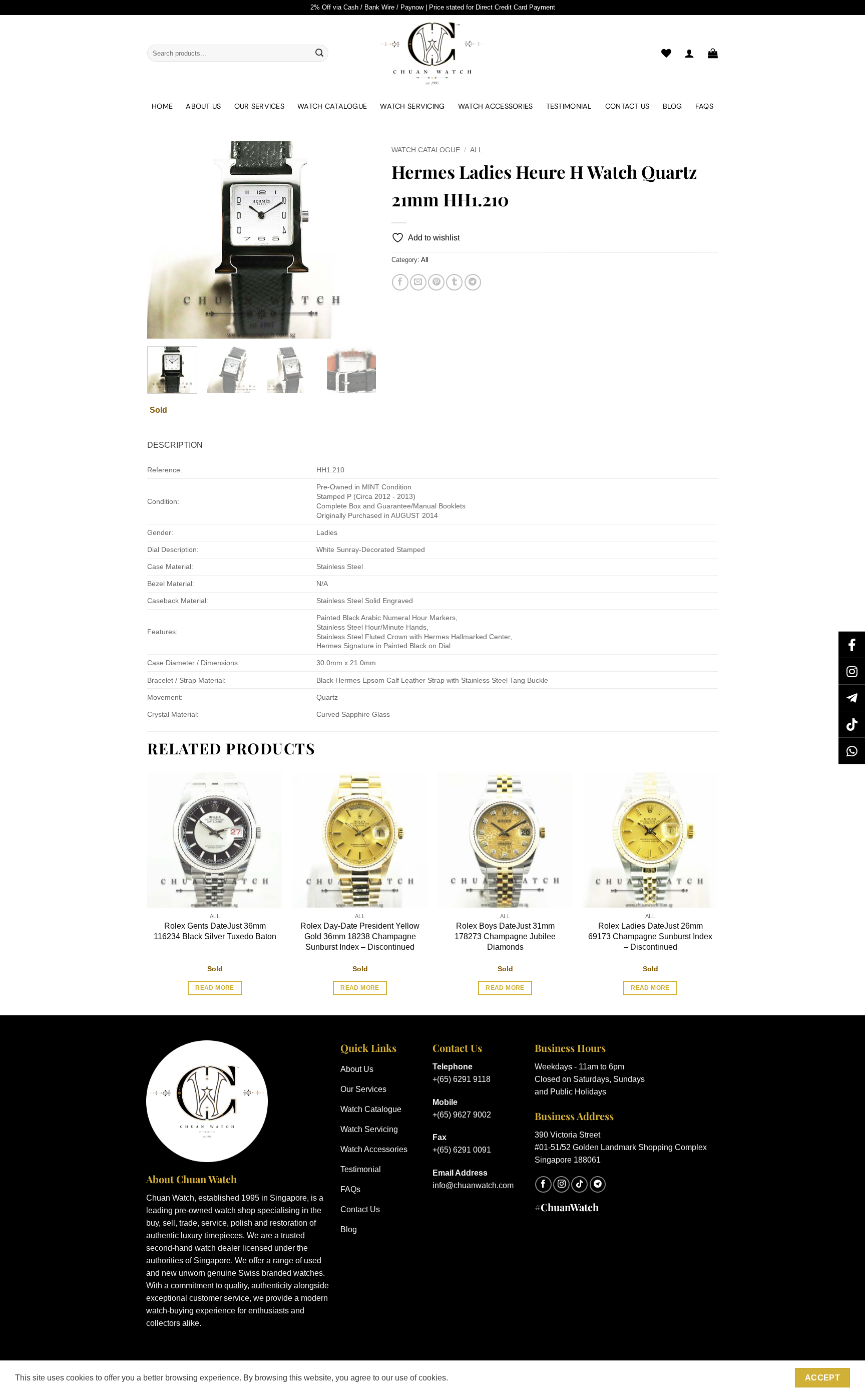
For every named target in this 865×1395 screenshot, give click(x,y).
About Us (203, 106)
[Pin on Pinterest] (436, 282)
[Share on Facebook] (400, 282)
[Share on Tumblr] (454, 282)
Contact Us (627, 106)
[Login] (689, 53)
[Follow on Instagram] (561, 1184)
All (476, 150)
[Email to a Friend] (418, 282)
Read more (214, 988)
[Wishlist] (666, 53)
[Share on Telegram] (473, 282)
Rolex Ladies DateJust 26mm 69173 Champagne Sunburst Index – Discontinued (650, 936)
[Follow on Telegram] (598, 1184)
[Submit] (319, 53)
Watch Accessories (495, 106)
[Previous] (164, 240)
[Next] (359, 240)
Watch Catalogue (332, 106)
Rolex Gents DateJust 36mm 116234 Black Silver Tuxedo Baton (215, 931)
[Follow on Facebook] (543, 1184)
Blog (672, 106)
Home (162, 106)
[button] (713, 53)
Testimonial (569, 106)
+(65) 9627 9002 (461, 1114)
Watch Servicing (412, 106)
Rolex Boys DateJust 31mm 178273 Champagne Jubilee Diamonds (505, 936)
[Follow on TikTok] (579, 1184)
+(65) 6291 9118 (461, 1079)
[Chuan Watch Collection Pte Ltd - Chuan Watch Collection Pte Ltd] (432, 53)
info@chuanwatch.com (473, 1185)
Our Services (259, 106)
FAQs (704, 106)
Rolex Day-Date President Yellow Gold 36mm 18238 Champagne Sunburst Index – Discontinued (359, 936)
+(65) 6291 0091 (461, 1150)
